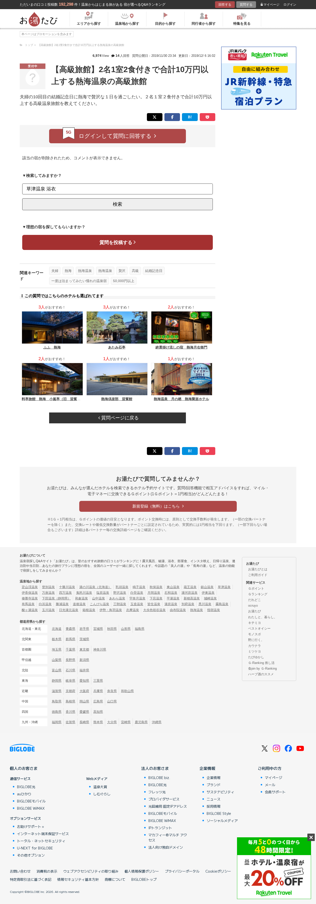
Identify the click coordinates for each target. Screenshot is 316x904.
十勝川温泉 (67, 587)
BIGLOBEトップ (144, 879)
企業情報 (207, 768)
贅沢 (121, 271)
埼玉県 (56, 649)
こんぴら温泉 (99, 604)
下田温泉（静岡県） (56, 598)
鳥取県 (56, 701)
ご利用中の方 (269, 768)
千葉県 (70, 649)
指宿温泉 (213, 610)
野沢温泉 (119, 593)
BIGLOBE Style (219, 813)
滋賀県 (56, 691)
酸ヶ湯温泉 (30, 610)
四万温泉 (65, 593)
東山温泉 (173, 587)
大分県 (112, 722)
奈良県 (112, 691)
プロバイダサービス (163, 799)
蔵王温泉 (190, 587)
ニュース (213, 799)
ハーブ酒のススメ (261, 674)
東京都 (84, 649)
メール (270, 784)
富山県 (56, 670)
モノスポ (254, 634)
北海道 (56, 629)
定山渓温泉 (30, 587)
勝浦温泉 (62, 604)
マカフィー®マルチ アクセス (167, 837)
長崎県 (84, 722)
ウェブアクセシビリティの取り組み (90, 871)
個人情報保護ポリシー (141, 871)
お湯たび (254, 611)
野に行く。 (256, 640)
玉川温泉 (48, 610)
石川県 (70, 670)
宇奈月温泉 (137, 598)
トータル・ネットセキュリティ (41, 840)
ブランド (213, 784)
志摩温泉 (132, 610)
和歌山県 (127, 691)
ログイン (289, 4)
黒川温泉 (204, 604)
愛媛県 (84, 712)
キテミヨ (254, 623)
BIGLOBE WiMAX (31, 808)
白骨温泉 (136, 593)
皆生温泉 (153, 604)
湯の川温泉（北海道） (95, 587)
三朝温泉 (119, 604)
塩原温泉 (102, 593)
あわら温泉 (117, 598)
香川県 (70, 712)
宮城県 (98, 629)
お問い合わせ (20, 871)
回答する (224, 4)
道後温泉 (79, 604)
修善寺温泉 (30, 598)
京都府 (70, 691)
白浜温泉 (45, 604)
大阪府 (84, 691)
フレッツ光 (157, 791)
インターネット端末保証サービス (43, 833)
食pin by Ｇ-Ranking (262, 668)
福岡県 (56, 722)
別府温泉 (187, 604)
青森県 (70, 629)
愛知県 (84, 680)
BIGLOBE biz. (159, 777)
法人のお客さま (155, 768)
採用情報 (213, 806)
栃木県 (56, 639)
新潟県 (84, 660)
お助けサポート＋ (31, 826)
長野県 (70, 660)
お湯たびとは (257, 569)
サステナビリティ (220, 791)
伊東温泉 (208, 593)
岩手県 (84, 629)
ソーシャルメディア (222, 820)
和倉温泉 (81, 598)
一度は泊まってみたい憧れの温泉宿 (79, 281)
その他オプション (31, 855)
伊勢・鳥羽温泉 (110, 610)
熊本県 (98, 722)
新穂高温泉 (192, 598)
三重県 (98, 680)
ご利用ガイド (257, 575)
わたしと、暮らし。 (262, 617)
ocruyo (253, 605)
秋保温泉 (156, 587)
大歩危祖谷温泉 (154, 610)
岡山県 (84, 701)
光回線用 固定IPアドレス (167, 806)
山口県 (112, 701)
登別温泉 (48, 587)
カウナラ (254, 646)
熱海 (68, 271)
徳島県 (56, 712)
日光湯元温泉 (68, 610)
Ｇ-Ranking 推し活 (261, 663)
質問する (246, 4)
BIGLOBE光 (26, 786)
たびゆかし (256, 657)
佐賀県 (70, 722)
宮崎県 (126, 722)
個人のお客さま (24, 768)
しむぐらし (102, 793)
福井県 (84, 670)
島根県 (70, 701)
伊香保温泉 (30, 593)
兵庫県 (98, 691)
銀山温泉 (207, 587)
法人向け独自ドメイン (165, 847)
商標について (115, 879)
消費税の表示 (47, 871)
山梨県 (56, 660)
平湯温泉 (173, 598)
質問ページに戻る (119, 417)
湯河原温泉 (189, 593)
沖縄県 (156, 722)
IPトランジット (160, 827)
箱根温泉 (88, 610)
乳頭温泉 (122, 587)
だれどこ (254, 600)
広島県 (98, 701)
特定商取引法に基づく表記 (30, 879)
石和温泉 (170, 593)
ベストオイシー (259, 628)
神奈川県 (99, 649)
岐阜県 (70, 680)
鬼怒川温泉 (84, 593)
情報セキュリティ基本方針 (78, 879)
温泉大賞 (100, 786)
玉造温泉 (136, 604)
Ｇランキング (257, 594)
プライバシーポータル (182, 871)
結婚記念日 (153, 271)
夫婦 (54, 271)
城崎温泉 (210, 598)
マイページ (271, 4)
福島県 (139, 629)
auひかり (24, 793)
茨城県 (84, 639)
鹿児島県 (141, 722)
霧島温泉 (222, 604)
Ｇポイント (256, 588)
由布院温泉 (178, 610)
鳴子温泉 (139, 587)
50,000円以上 (123, 281)
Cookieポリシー (218, 871)
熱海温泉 (85, 271)
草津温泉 (224, 587)
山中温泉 (98, 598)
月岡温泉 (153, 593)
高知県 (98, 712)
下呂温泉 (156, 598)
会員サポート (275, 791)
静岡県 (56, 680)
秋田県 (112, 629)
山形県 (126, 629)
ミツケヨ (254, 651)
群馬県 (70, 639)
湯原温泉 (170, 604)
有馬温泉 (28, 604)
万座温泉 (48, 593)
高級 (135, 271)
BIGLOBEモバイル (31, 801)
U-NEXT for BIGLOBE (35, 847)
